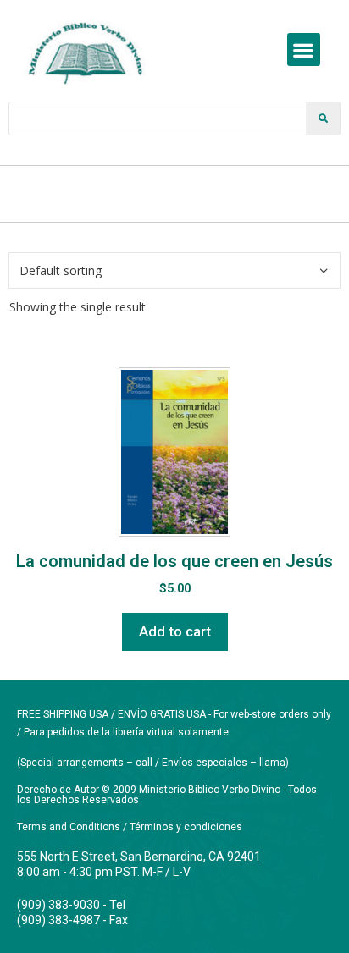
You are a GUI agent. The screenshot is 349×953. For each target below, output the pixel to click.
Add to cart (175, 631)
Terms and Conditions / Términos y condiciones (129, 827)
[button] (303, 49)
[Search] (323, 118)
